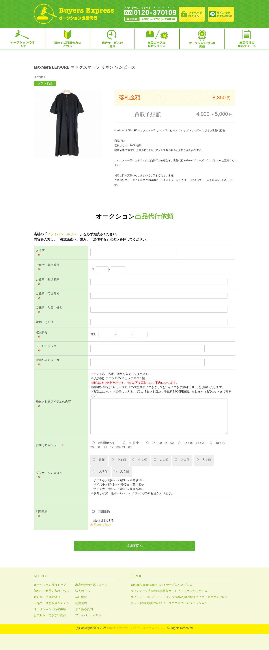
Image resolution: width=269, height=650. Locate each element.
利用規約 (81, 603)
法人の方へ (82, 590)
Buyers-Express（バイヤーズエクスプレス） (136, 628)
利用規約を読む (100, 524)
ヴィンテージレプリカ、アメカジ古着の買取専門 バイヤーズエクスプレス (179, 597)
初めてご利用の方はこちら (51, 590)
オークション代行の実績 (50, 609)
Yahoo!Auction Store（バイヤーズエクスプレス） (162, 584)
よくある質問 (84, 609)
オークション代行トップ (50, 584)
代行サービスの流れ (47, 597)
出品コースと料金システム (51, 603)
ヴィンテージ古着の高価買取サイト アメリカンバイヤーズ (168, 590)
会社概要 (81, 597)
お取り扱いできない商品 (50, 615)
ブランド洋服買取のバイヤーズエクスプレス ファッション (168, 603)
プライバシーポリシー (63, 234)
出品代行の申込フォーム (91, 584)
